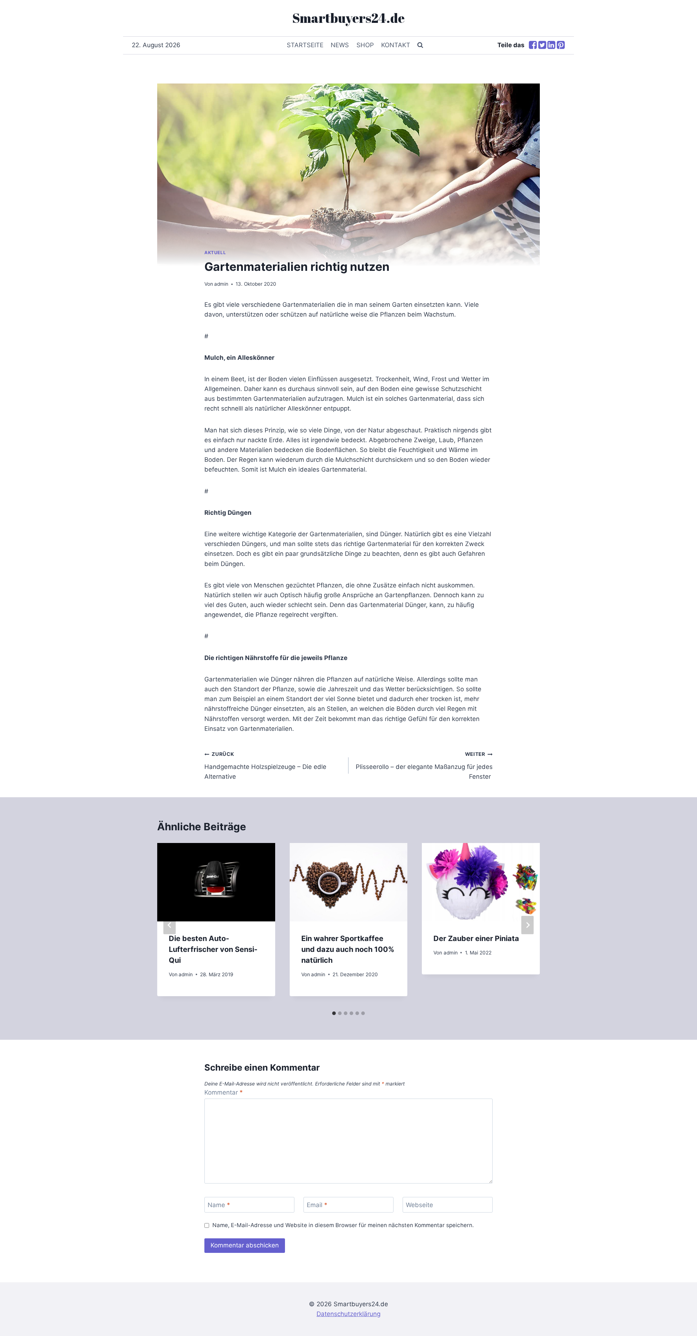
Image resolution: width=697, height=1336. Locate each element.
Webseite (419, 1205)
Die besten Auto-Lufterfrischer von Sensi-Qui (213, 949)
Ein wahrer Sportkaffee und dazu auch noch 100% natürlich (347, 949)
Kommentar (223, 1092)
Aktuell (215, 252)
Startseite (305, 45)
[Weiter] (527, 925)
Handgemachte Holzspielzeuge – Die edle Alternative (265, 765)
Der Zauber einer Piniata (476, 938)
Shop (365, 45)
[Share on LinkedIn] (551, 45)
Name (219, 1205)
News (340, 45)
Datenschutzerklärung (348, 1313)
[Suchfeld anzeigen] (420, 45)
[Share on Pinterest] (561, 45)
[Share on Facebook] (533, 45)
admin (221, 284)
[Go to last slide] (169, 925)
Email (317, 1205)
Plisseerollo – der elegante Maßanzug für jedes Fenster (424, 765)
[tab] (334, 1013)
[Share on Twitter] (542, 45)
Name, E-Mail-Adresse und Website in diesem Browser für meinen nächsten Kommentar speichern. (343, 1225)
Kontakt (395, 45)
